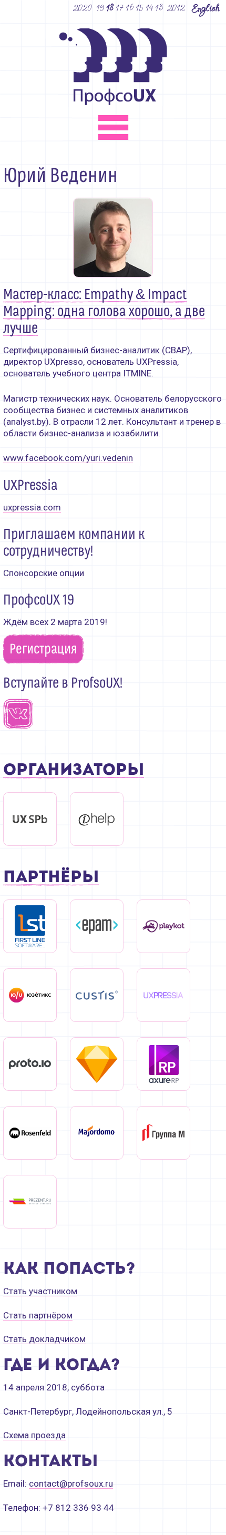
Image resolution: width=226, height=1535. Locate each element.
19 (101, 7)
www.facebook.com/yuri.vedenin (68, 458)
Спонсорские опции (43, 573)
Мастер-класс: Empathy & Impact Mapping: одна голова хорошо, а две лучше (104, 311)
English (205, 7)
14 (149, 7)
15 (140, 7)
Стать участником (40, 1291)
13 (159, 7)
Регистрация (43, 649)
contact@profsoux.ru (71, 1483)
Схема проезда (34, 1435)
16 (130, 7)
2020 (83, 7)
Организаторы (73, 771)
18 (110, 7)
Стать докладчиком (44, 1339)
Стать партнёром (38, 1315)
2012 (176, 7)
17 (120, 7)
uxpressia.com (32, 507)
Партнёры (51, 878)
